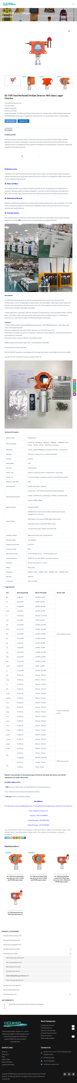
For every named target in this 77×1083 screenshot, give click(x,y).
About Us (4, 1051)
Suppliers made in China (34, 832)
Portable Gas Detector (10, 949)
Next (71, 83)
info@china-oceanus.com (51, 1064)
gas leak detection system (15, 830)
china (68, 830)
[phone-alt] (74, 380)
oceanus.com (6, 1079)
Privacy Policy (6, 1059)
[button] (69, 31)
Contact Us (5, 1054)
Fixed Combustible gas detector (16, 976)
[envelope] (74, 394)
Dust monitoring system (10, 940)
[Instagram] (73, 1074)
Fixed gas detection (12, 971)
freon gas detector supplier (59, 830)
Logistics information (8, 1064)
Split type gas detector (13, 962)
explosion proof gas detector (49, 832)
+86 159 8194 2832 (48, 1057)
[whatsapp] (74, 387)
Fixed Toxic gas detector (13, 980)
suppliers (48, 830)
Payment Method (7, 1062)
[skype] (74, 384)
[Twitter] (69, 1074)
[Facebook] (64, 1074)
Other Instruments (8, 994)
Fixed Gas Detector (9, 953)
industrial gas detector (21, 832)
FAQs (3, 1057)
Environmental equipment (10, 944)
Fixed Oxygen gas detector (14, 958)
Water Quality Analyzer (10, 990)
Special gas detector (12, 967)
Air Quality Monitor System (11, 935)
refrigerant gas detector (39, 830)
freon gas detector (27, 830)
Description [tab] (8, 130)
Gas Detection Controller (10, 985)
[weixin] (74, 390)
